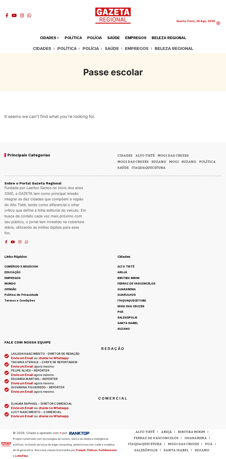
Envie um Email (22, 358)
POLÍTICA (67, 49)
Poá (209, 444)
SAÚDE (112, 49)
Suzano (158, 162)
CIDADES (42, 49)
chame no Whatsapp (54, 358)
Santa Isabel (176, 450)
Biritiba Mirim (191, 432)
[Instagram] (22, 15)
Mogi (174, 162)
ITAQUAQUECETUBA (149, 168)
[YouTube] (14, 15)
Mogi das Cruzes (133, 162)
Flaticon (92, 450)
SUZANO (188, 162)
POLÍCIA (91, 49)
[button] (218, 23)
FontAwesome (108, 450)
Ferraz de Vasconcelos (156, 438)
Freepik (81, 450)
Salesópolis (146, 450)
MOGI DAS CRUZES (173, 155)
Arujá (166, 432)
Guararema (196, 438)
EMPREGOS (137, 49)
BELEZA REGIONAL (174, 49)
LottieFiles (21, 455)
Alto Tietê (145, 155)
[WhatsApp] (29, 15)
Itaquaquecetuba (145, 444)
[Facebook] (6, 15)
